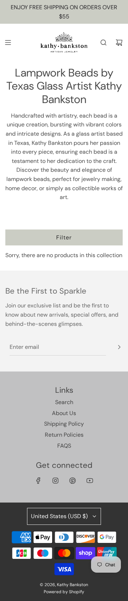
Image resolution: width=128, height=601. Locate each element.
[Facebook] (38, 480)
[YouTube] (89, 480)
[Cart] (119, 42)
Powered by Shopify (64, 592)
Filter (64, 237)
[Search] (103, 42)
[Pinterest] (72, 480)
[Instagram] (55, 480)
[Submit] (119, 347)
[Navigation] (8, 42)
